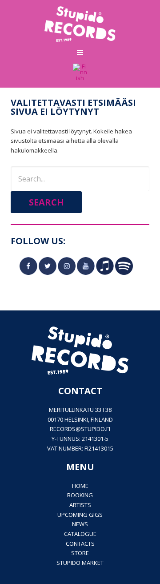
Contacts (80, 544)
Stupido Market (80, 563)
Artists (80, 505)
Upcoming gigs (80, 515)
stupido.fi (95, 429)
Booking (80, 495)
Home (80, 486)
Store (80, 553)
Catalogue (80, 534)
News (80, 524)
